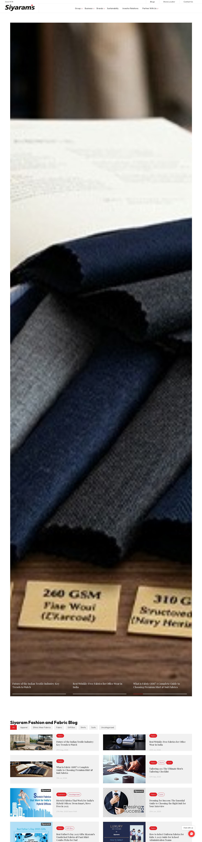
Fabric (59, 727)
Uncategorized (107, 727)
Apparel (23, 727)
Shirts (83, 727)
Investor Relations (130, 8)
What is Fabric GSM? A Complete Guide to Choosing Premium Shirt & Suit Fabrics (156, 685)
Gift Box (71, 727)
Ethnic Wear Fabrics (42, 727)
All (13, 727)
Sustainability (112, 8)
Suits (93, 727)
